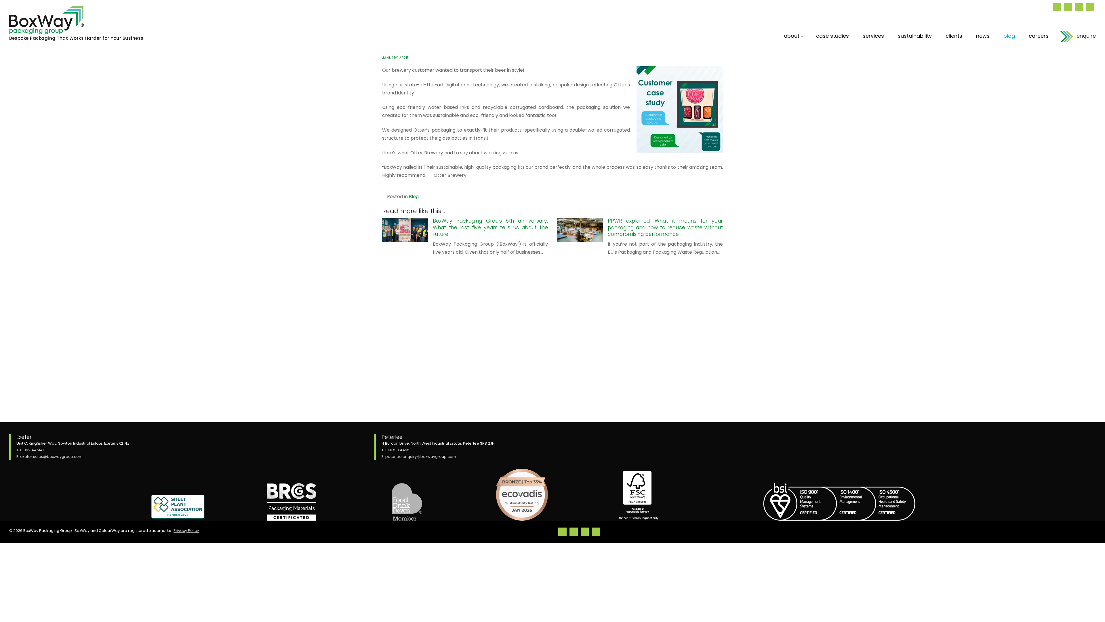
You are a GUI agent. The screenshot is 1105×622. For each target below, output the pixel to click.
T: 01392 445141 (30, 450)
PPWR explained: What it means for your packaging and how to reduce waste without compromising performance (665, 227)
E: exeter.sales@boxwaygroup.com (49, 456)
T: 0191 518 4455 (395, 450)
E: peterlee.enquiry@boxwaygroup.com (419, 456)
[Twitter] (1068, 7)
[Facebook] (1079, 7)
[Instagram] (1090, 7)
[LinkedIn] (1057, 7)
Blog (414, 196)
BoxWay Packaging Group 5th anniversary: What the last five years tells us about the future (490, 227)
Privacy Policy (186, 530)
